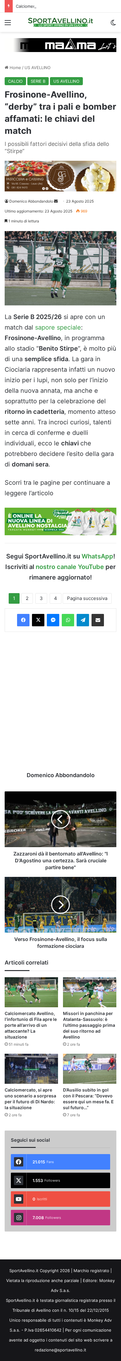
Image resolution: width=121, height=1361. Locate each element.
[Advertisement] (60, 701)
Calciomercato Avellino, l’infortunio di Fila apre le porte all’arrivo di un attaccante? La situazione (31, 1025)
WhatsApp (97, 556)
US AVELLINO (38, 67)
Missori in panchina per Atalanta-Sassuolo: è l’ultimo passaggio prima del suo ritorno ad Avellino (89, 1025)
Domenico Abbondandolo (31, 201)
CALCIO (15, 81)
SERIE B (38, 81)
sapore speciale (58, 327)
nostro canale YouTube (70, 567)
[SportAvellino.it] (60, 22)
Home (14, 67)
